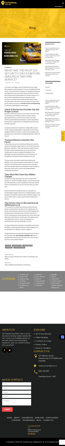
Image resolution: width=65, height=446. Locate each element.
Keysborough (24, 279)
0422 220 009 (43, 371)
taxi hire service (17, 245)
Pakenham (55, 279)
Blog (39, 420)
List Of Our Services (43, 334)
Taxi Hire (47, 87)
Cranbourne (39, 283)
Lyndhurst (38, 285)
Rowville (54, 274)
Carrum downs (56, 281)
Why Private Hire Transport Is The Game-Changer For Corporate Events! (52, 62)
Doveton (23, 281)
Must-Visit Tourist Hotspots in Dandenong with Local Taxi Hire (52, 74)
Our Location (52, 418)
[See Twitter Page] (9, 350)
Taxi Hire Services (27, 245)
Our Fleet (16, 420)
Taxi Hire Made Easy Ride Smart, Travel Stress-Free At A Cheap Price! (52, 55)
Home (9, 418)
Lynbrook (38, 274)
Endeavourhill (40, 281)
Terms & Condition (43, 348)
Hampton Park (25, 283)
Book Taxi (63, 136)
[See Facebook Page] (4, 350)
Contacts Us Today (43, 341)
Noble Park (23, 277)
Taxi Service (8, 67)
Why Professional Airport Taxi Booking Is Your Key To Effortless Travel (52, 68)
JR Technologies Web (50, 442)
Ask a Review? (59, 6)
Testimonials (29, 420)
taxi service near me (19, 247)
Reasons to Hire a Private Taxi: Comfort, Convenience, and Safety (21, 256)
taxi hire (8, 245)
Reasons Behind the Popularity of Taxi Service (17, 264)
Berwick (38, 279)
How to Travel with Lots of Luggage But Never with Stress (52, 49)
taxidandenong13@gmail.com (47, 366)
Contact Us (48, 420)
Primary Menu (63, 3)
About (17, 418)
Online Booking (41, 337)
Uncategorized (49, 93)
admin (18, 82)
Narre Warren (40, 277)
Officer (53, 277)
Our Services (27, 418)
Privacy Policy (41, 345)
